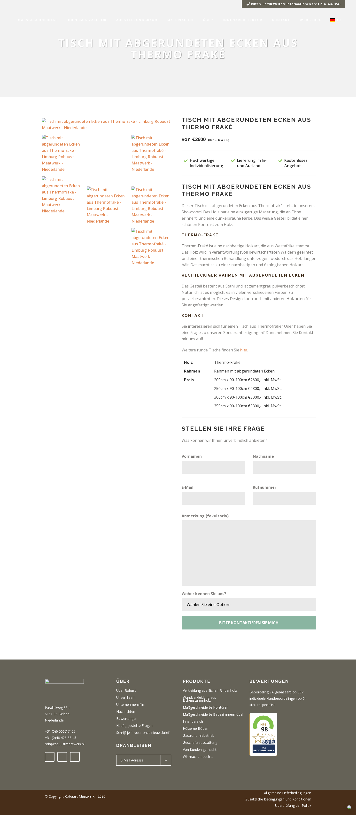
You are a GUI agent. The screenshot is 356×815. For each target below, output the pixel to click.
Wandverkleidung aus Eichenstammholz (199, 699)
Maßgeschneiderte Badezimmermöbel (213, 714)
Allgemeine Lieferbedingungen (287, 793)
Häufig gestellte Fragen (134, 725)
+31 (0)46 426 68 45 (60, 737)
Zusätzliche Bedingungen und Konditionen (278, 799)
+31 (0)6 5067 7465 (60, 731)
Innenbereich (193, 721)
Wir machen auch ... (198, 756)
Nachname (263, 456)
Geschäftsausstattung (200, 742)
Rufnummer (264, 487)
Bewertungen (126, 718)
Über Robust (126, 690)
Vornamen (192, 456)
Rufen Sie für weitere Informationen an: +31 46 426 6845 (295, 4)
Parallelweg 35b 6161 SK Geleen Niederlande (57, 713)
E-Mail (187, 487)
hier (243, 350)
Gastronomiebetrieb (198, 735)
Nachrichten (125, 711)
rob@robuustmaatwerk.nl (65, 744)
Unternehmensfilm (130, 704)
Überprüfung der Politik (293, 805)
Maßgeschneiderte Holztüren (205, 707)
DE (339, 20)
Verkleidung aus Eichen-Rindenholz (210, 690)
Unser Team (126, 697)
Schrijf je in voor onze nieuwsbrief (142, 732)
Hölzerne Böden (195, 728)
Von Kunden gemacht (200, 749)
